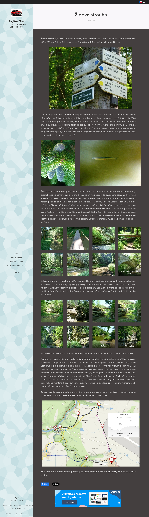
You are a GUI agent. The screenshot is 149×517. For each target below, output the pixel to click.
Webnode (23, 514)
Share (46, 484)
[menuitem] (16, 254)
